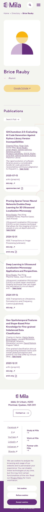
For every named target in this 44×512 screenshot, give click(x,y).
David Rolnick (30, 343)
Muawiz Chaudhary (14, 153)
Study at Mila (33, 430)
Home (6, 13)
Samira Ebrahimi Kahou (25, 155)
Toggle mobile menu (38, 5)
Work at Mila (32, 438)
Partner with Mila (32, 447)
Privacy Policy (17, 478)
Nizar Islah (23, 146)
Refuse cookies (22, 495)
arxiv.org (10, 252)
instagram (11, 447)
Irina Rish (10, 155)
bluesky (11, 451)
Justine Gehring (24, 149)
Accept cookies (22, 502)
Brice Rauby (22, 147)
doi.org (9, 183)
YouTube (12, 437)
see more (24, 169)
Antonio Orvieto (13, 151)
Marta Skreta (28, 337)
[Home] (12, 7)
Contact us (20, 413)
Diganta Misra (12, 146)
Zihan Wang (11, 149)
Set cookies (22, 488)
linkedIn (12, 442)
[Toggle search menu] (30, 5)
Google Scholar (21, 88)
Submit (18, 119)
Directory (16, 13)
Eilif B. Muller (30, 153)
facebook (12, 427)
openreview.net (13, 188)
